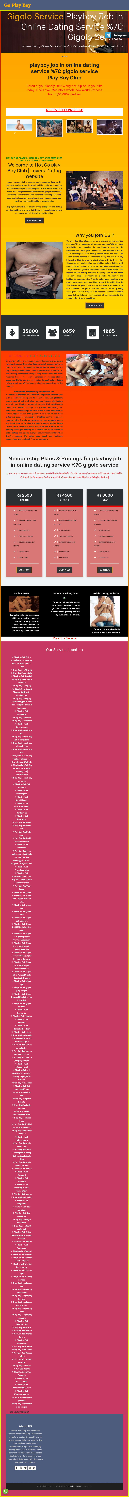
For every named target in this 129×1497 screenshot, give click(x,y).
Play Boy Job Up (22, 1369)
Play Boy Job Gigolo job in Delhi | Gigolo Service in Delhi (22, 946)
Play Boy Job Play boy (22, 1254)
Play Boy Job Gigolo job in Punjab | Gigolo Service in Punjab (21, 975)
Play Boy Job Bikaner (22, 721)
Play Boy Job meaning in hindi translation (21, 1187)
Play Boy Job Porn (22, 1328)
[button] (15, 133)
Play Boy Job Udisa (22, 1366)
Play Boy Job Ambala (22, 673)
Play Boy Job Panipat (22, 1251)
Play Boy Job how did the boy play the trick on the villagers (22, 1038)
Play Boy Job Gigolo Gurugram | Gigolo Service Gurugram (22, 937)
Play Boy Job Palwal (23, 1242)
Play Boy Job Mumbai (22, 1197)
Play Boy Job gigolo (22, 892)
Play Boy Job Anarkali (22, 676)
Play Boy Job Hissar (22, 1032)
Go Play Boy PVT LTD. (74, 1486)
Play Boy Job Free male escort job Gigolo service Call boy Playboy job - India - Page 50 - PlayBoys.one (21, 857)
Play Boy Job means (23, 1194)
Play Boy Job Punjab (23, 1331)
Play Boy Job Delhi (22, 822)
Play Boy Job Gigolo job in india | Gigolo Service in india (22, 965)
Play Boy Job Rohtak (22, 1350)
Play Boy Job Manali (22, 1169)
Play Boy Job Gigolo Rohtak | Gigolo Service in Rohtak (21, 997)
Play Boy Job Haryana (22, 1016)
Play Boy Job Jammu (22, 1083)
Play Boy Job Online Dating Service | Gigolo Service (21, 1235)
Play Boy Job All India (22, 670)
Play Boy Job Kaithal (22, 1124)
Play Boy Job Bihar (22, 718)
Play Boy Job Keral (22, 1127)
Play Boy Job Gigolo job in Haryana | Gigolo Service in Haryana (22, 956)
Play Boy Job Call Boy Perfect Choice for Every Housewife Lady (22, 759)
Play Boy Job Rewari (22, 1347)
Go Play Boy (17, 5)
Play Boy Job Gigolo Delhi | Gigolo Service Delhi (21, 927)
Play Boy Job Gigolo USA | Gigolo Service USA (22, 898)
